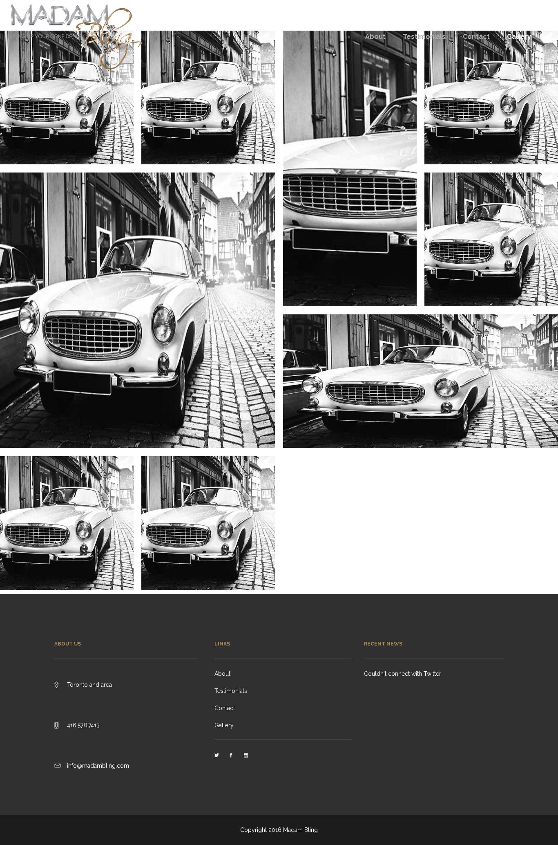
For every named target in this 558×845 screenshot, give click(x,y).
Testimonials (230, 691)
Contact (224, 708)
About (222, 673)
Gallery (224, 725)
